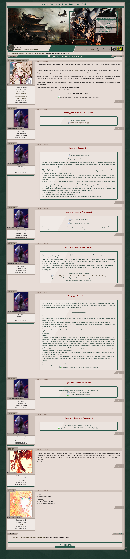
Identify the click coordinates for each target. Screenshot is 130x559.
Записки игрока (21, 98)
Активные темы (65, 7)
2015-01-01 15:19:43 (42, 244)
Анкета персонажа (21, 96)
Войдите (18, 49)
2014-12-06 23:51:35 (42, 61)
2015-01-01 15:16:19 (42, 208)
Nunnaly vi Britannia (17, 60)
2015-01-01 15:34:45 (42, 414)
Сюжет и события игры (105, 18)
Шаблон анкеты (106, 29)
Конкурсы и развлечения (35, 53)
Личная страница (21, 94)
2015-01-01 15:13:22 (42, 144)
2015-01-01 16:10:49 (42, 450)
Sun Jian (11, 449)
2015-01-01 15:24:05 (42, 292)
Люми (11, 490)
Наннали (75, 70)
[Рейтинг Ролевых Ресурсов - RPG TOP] (117, 50)
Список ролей (105, 23)
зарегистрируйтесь (31, 49)
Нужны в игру (105, 26)
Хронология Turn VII (105, 21)
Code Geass (15, 53)
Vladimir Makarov (91, 50)
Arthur (11, 108)
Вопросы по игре (105, 31)
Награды (20, 91)
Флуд (22, 53)
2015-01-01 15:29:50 (42, 379)
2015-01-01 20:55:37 (42, 491)
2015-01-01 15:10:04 (42, 109)
